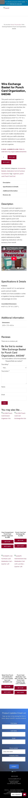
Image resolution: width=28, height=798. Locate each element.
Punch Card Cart (10, 176)
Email (3, 394)
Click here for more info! (16, 4)
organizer (16, 174)
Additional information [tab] (10, 191)
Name (3, 387)
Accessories (18, 24)
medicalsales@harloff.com (14, 778)
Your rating (5, 364)
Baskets (3, 171)
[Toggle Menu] (2, 2)
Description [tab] (6, 182)
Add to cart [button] (7, 541)
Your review (5, 371)
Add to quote (6, 162)
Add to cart (12, 157)
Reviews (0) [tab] (7, 195)
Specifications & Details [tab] (10, 187)
